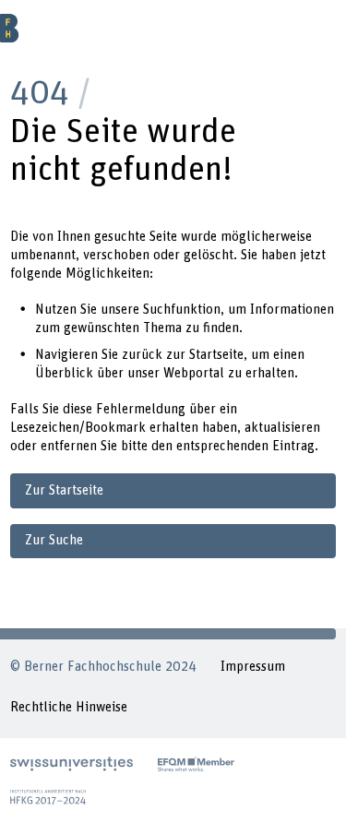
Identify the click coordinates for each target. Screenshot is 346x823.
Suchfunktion (182, 309)
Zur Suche (54, 540)
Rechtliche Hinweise (68, 707)
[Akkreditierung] (48, 797)
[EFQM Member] (196, 764)
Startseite (216, 355)
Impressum (253, 667)
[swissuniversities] (71, 764)
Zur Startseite (64, 490)
